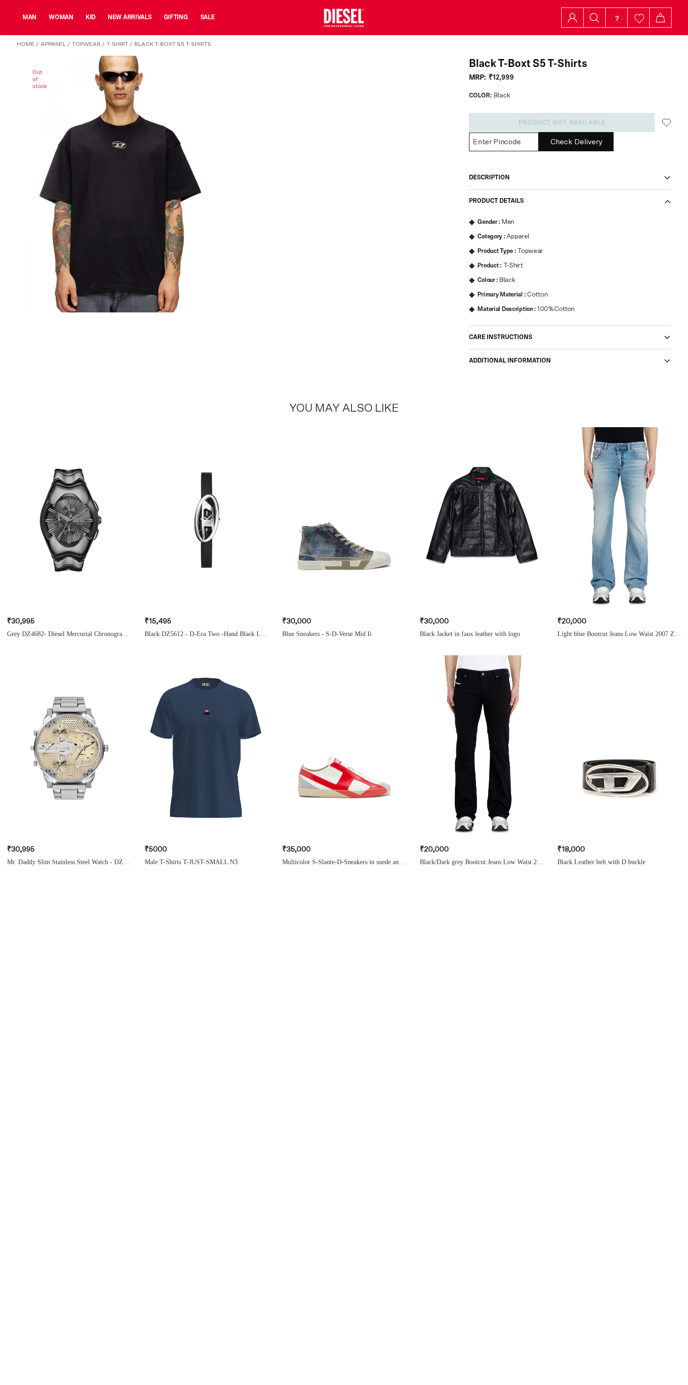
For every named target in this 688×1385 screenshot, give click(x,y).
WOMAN (61, 17)
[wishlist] (639, 17)
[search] (594, 17)
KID (90, 17)
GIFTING (176, 17)
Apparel (53, 44)
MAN (29, 17)
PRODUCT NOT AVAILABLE (562, 122)
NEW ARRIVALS (130, 17)
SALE (207, 17)
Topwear (86, 44)
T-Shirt (117, 44)
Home (26, 44)
